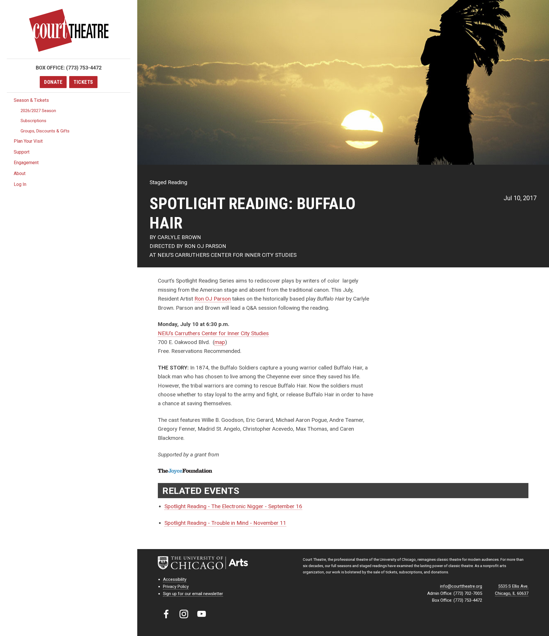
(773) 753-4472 (84, 68)
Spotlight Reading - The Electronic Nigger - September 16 (233, 506)
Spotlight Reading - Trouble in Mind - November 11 (225, 523)
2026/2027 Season (38, 110)
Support (21, 152)
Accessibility (174, 579)
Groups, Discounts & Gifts (45, 131)
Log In (20, 184)
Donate (53, 82)
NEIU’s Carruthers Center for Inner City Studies (213, 333)
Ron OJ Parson (212, 298)
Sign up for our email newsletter (193, 593)
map (219, 342)
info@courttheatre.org (461, 586)
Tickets (83, 82)
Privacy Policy (176, 586)
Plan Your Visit (28, 141)
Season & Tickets (31, 100)
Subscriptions (33, 120)
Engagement (26, 162)
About (19, 173)
